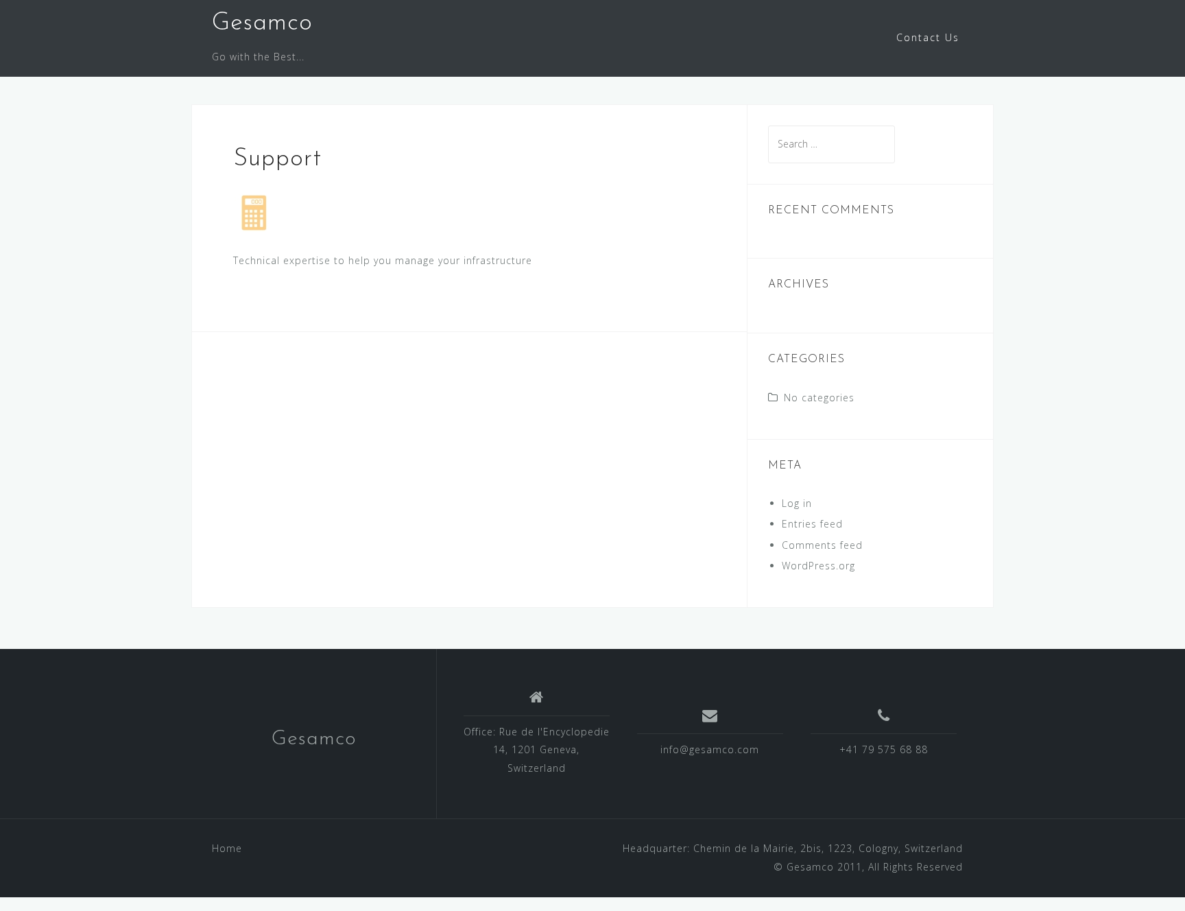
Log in (797, 503)
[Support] (253, 211)
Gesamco (262, 23)
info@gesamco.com (709, 749)
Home (227, 848)
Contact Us (927, 37)
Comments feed (822, 545)
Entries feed (812, 523)
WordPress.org (818, 565)
